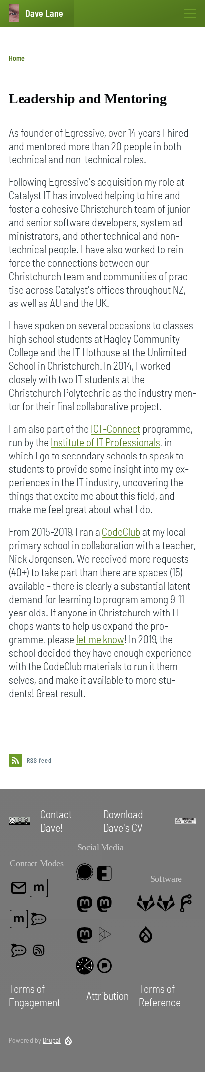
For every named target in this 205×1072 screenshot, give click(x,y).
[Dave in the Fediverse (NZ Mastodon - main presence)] (85, 903)
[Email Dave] (19, 887)
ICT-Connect (115, 428)
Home (17, 58)
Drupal (52, 1040)
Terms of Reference (160, 995)
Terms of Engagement (34, 995)
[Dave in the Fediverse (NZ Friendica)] (104, 871)
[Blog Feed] (39, 950)
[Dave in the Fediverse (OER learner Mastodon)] (104, 903)
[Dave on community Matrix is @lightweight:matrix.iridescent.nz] (39, 887)
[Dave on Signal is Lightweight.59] (85, 871)
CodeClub (121, 531)
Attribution (107, 995)
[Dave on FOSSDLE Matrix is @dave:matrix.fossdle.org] (19, 919)
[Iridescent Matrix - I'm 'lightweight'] (19, 950)
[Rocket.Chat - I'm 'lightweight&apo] (39, 919)
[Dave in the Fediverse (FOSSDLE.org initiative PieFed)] (85, 965)
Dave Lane (44, 13)
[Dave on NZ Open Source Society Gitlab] (146, 903)
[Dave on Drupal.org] (146, 934)
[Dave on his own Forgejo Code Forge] (186, 903)
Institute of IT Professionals (105, 441)
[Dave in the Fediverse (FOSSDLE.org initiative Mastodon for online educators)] (85, 934)
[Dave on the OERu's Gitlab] (166, 903)
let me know (100, 638)
